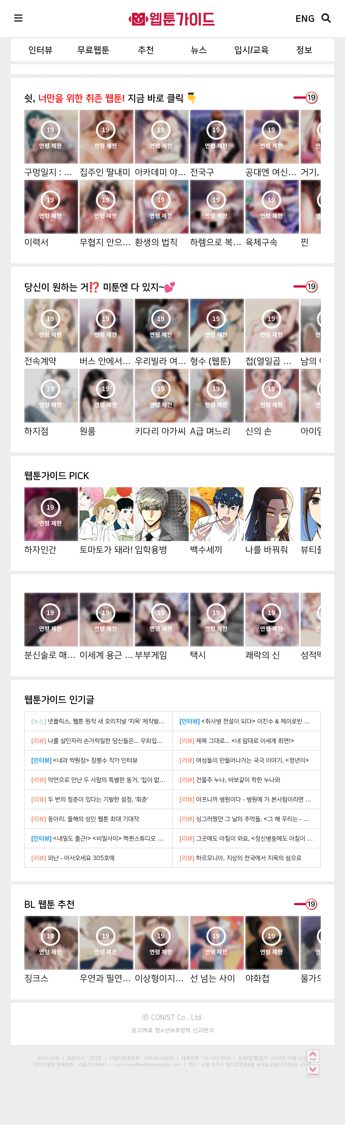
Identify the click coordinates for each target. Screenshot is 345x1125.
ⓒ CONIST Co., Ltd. (172, 1017)
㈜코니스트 (48, 1058)
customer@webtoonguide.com (147, 1064)
